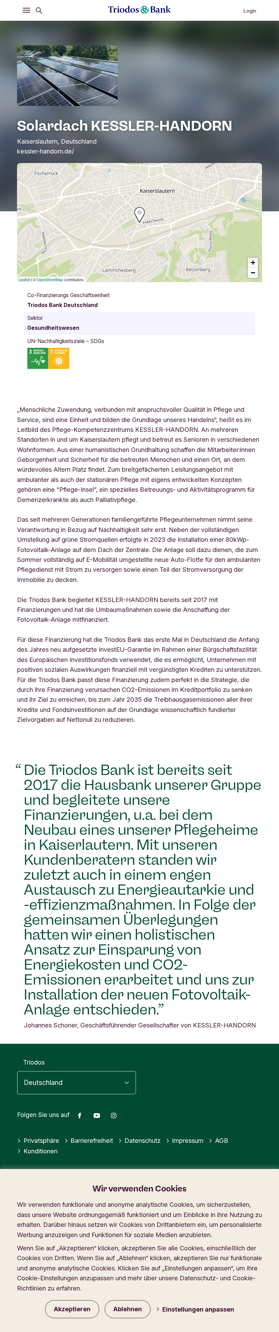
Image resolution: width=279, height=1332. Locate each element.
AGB (221, 1140)
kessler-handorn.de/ (45, 151)
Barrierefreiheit (91, 1140)
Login (249, 11)
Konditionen (40, 1151)
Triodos (34, 1062)
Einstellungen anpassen (198, 1309)
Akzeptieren (72, 1309)
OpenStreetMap (50, 279)
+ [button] (253, 262)
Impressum (187, 1140)
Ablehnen (127, 1309)
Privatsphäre (41, 1140)
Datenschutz (143, 1140)
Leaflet (24, 279)
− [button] (253, 273)
